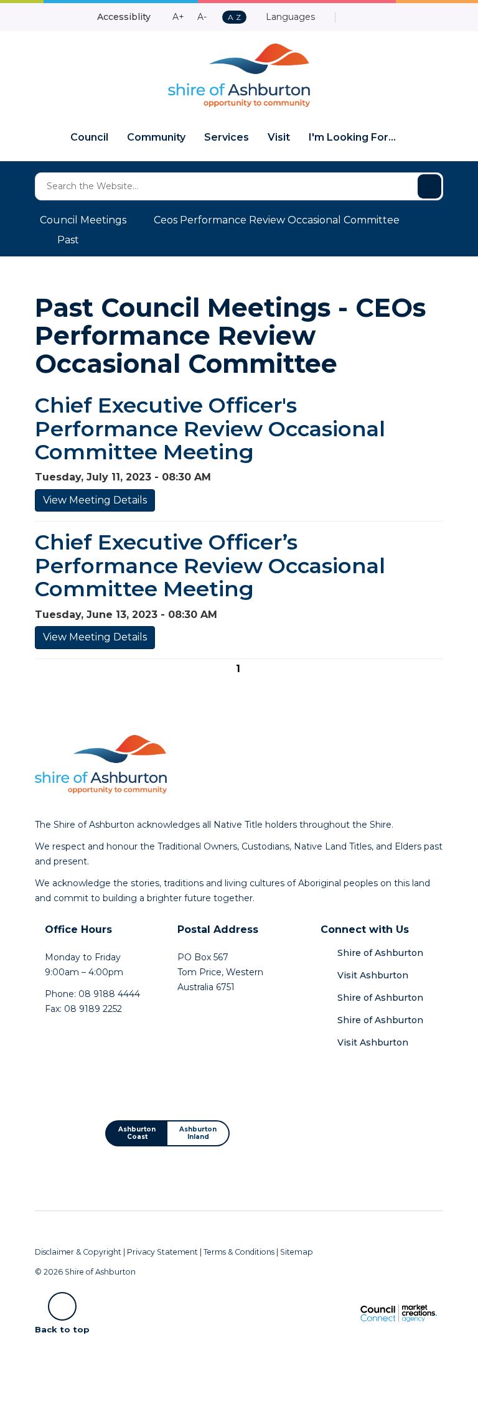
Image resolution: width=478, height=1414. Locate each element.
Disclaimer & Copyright (78, 1252)
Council (89, 137)
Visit (279, 137)
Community (156, 137)
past (68, 240)
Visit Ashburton (372, 975)
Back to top (62, 1329)
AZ (234, 18)
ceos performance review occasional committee (277, 220)
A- (202, 17)
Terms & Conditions (239, 1252)
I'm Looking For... (352, 137)
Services (226, 137)
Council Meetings (83, 220)
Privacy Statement (162, 1252)
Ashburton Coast (137, 1133)
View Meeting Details (95, 500)
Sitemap (296, 1252)
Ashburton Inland (198, 1133)
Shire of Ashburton (380, 952)
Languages (289, 16)
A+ (178, 17)
